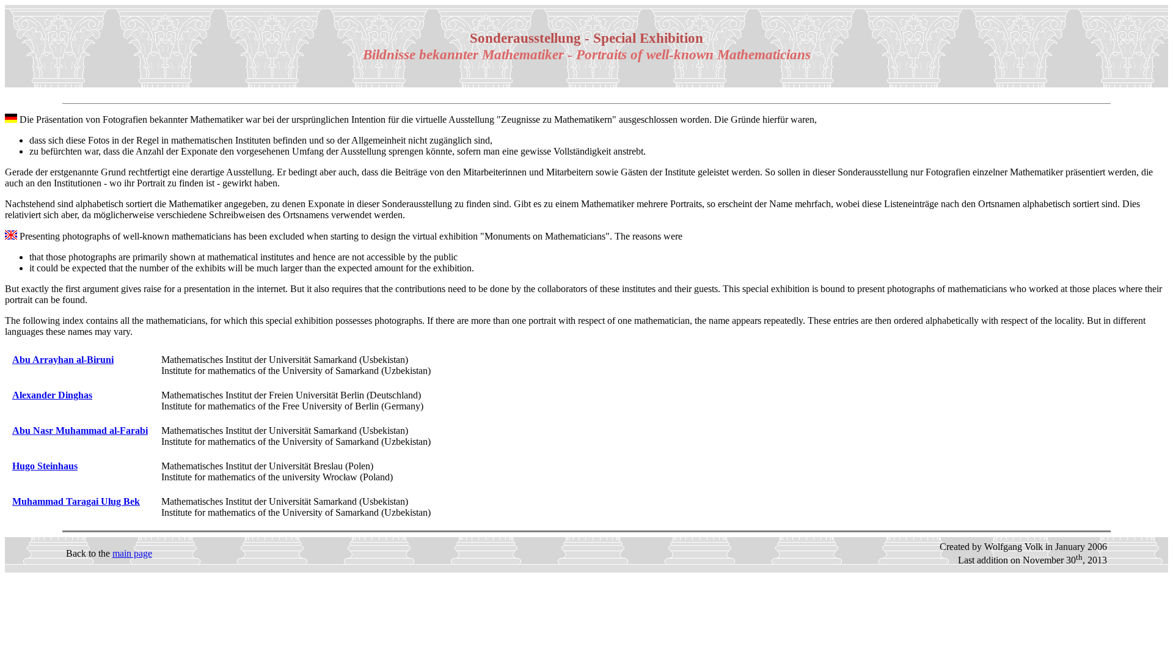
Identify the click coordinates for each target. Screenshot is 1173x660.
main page (132, 553)
